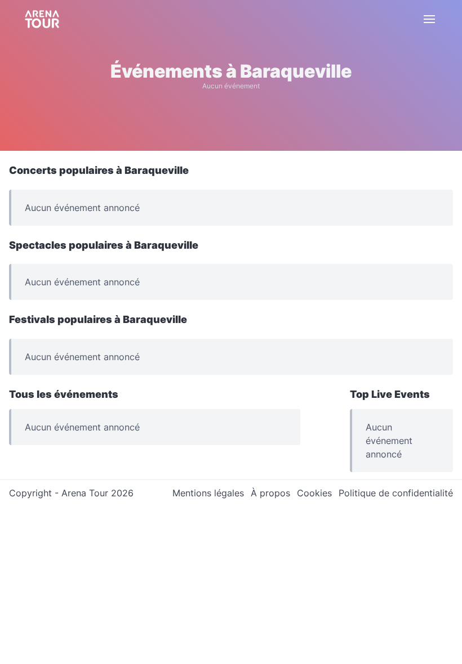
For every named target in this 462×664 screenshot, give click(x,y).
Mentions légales (208, 493)
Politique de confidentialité (396, 493)
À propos (270, 493)
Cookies (314, 493)
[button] (429, 19)
